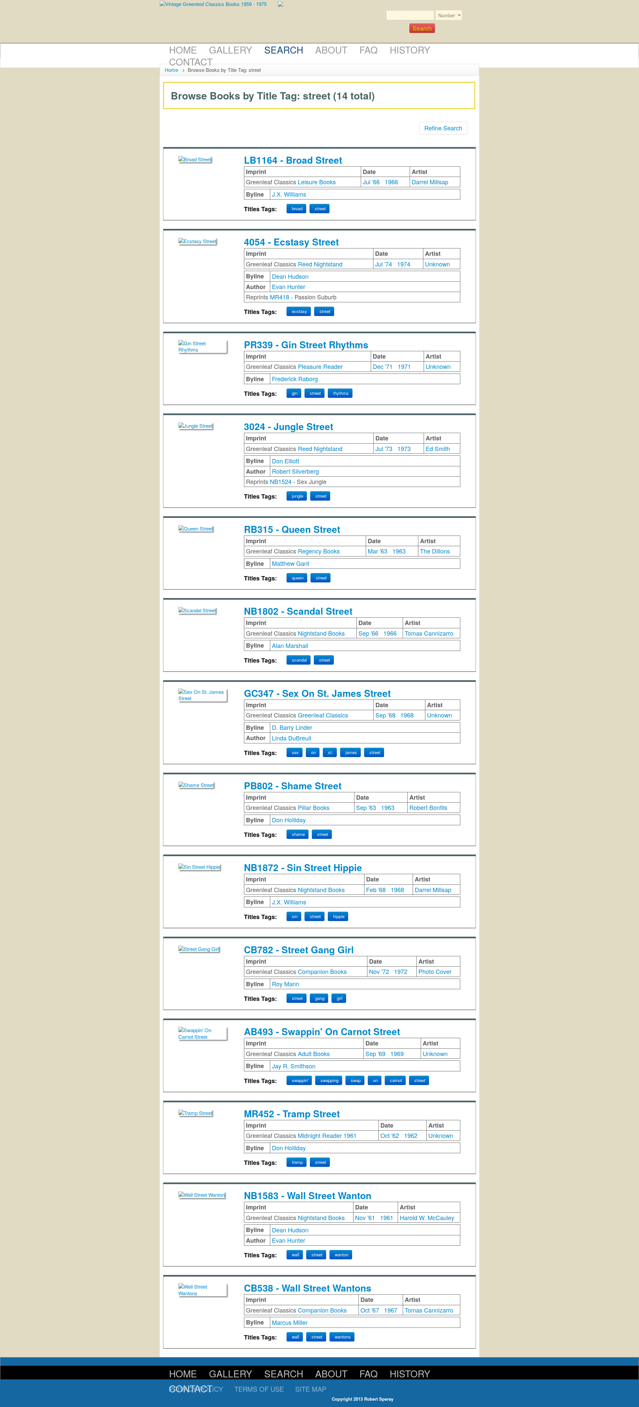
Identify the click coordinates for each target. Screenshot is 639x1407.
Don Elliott (285, 460)
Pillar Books (313, 807)
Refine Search (443, 127)
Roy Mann (285, 983)
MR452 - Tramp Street (292, 1113)
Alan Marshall (290, 645)
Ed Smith (438, 448)
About (331, 50)
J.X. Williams (289, 194)
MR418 (279, 296)
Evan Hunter (288, 286)
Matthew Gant (290, 563)
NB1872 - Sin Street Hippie (303, 867)
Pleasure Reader (320, 366)
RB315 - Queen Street (292, 529)
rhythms (341, 393)
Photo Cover (435, 971)
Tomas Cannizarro (429, 633)
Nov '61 (365, 1217)
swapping (329, 1080)
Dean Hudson (290, 276)
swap (356, 1080)
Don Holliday (289, 819)
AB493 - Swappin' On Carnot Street (322, 1031)
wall (295, 1254)
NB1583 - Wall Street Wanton (307, 1195)
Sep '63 (366, 807)
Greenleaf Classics (323, 714)
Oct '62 (389, 1135)
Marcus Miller (290, 1322)
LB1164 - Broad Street (293, 160)
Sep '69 (375, 1053)
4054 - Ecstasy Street (291, 241)
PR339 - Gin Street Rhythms (306, 344)
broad (297, 208)
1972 (400, 971)
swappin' (300, 1080)
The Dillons (435, 551)
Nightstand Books (321, 633)
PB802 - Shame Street (292, 785)
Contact (191, 62)
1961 (386, 1217)
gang (319, 998)
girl (339, 998)
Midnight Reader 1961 (327, 1135)
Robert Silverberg (295, 471)
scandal (299, 660)
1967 (390, 1310)
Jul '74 (383, 263)
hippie (338, 916)
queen (298, 577)
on (313, 752)
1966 (391, 181)
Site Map (310, 1389)
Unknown (437, 263)
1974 (403, 263)
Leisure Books (317, 181)
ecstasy (299, 311)
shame (298, 834)
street (320, 208)
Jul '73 (383, 448)
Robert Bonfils (428, 807)
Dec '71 (383, 366)
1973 (404, 448)
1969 (397, 1053)
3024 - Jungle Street (288, 426)
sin (295, 916)
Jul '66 (371, 181)
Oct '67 (369, 1310)
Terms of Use (259, 1389)
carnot (396, 1080)
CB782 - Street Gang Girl (299, 949)
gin (295, 393)
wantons (343, 1336)
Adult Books (314, 1053)
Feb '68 (376, 889)
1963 (399, 551)
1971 (404, 366)
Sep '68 (385, 714)
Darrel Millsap (430, 181)
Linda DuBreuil (291, 737)
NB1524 (281, 481)
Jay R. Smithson (294, 1065)
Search (283, 50)
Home (183, 50)
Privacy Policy (196, 1389)
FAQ (368, 50)
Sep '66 (368, 633)
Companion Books (322, 971)
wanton (341, 1254)
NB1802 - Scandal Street (298, 611)
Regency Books (319, 551)
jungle (297, 496)
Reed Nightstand (320, 263)
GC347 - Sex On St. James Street (317, 693)
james (351, 752)
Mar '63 (377, 551)
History (410, 50)
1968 (407, 714)
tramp (297, 1162)
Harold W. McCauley (427, 1217)
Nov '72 (379, 971)
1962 (410, 1135)
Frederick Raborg (295, 378)
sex (295, 752)
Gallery (230, 50)
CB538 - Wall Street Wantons (307, 1288)
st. (330, 752)
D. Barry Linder (292, 727)
